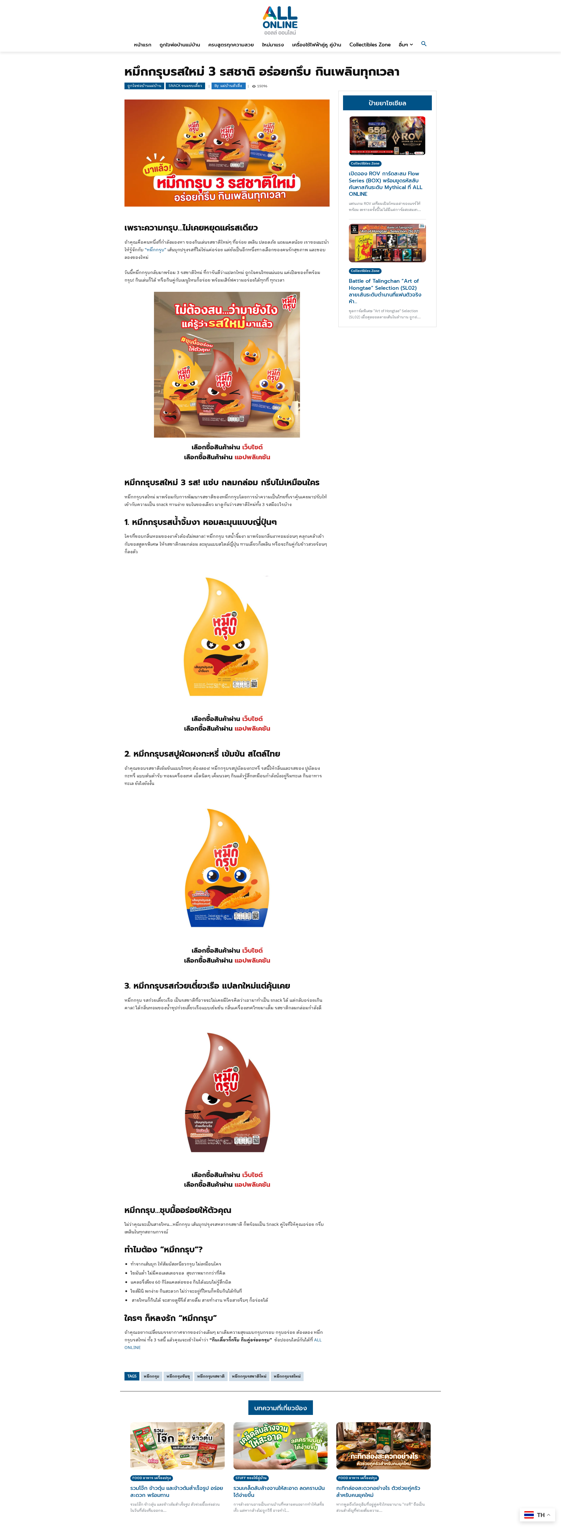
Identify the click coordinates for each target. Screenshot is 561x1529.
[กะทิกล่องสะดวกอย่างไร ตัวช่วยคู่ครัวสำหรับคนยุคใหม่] (383, 1445)
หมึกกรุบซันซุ (178, 1376)
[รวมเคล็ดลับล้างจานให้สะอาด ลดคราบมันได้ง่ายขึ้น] (280, 1445)
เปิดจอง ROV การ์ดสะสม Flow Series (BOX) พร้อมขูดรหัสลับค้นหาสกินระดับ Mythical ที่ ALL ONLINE (386, 184)
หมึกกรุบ (151, 1376)
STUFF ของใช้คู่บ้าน (251, 1478)
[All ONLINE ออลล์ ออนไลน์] (280, 20)
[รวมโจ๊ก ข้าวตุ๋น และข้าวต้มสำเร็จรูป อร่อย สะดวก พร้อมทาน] (177, 1445)
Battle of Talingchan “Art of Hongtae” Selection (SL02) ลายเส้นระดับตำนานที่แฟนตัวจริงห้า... (385, 291)
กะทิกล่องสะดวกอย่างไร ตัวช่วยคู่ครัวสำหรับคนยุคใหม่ (378, 1491)
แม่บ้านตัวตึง (231, 86)
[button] (424, 45)
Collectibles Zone (365, 163)
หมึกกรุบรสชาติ (211, 1376)
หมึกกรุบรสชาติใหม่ (249, 1376)
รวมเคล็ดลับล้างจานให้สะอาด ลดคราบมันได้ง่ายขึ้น (279, 1491)
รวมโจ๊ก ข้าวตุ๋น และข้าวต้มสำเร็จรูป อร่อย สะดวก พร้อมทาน (176, 1491)
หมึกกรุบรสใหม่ (287, 1376)
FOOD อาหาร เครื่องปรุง (151, 1478)
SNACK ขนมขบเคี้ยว (185, 86)
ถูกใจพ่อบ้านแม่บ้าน (144, 86)
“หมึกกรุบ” (155, 250)
